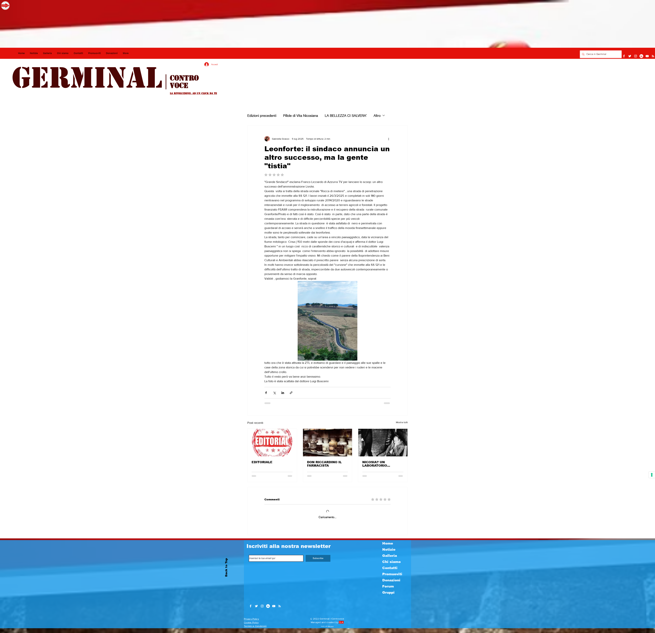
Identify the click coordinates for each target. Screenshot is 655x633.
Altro (377, 115)
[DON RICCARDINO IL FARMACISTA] (327, 442)
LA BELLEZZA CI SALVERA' (346, 115)
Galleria (389, 560)
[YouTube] (647, 56)
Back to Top (226, 572)
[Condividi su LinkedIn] (282, 392)
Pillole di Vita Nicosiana (300, 115)
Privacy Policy (251, 623)
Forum (388, 591)
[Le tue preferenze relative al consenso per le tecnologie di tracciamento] (652, 475)
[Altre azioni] (389, 139)
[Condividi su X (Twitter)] (274, 392)
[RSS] (653, 56)
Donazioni (391, 585)
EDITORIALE (262, 462)
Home (387, 548)
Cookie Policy (251, 627)
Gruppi (388, 597)
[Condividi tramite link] (291, 392)
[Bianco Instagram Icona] (635, 56)
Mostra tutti (402, 422)
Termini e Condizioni (255, 630)
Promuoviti (392, 579)
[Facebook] (624, 56)
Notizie (388, 554)
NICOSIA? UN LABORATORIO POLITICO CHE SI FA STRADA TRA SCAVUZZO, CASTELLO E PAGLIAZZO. (381, 463)
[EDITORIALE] (272, 442)
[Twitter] (630, 56)
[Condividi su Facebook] (266, 392)
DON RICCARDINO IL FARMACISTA (324, 463)
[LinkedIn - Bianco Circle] (641, 56)
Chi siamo (391, 566)
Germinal (87, 78)
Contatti (389, 573)
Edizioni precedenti (261, 115)
